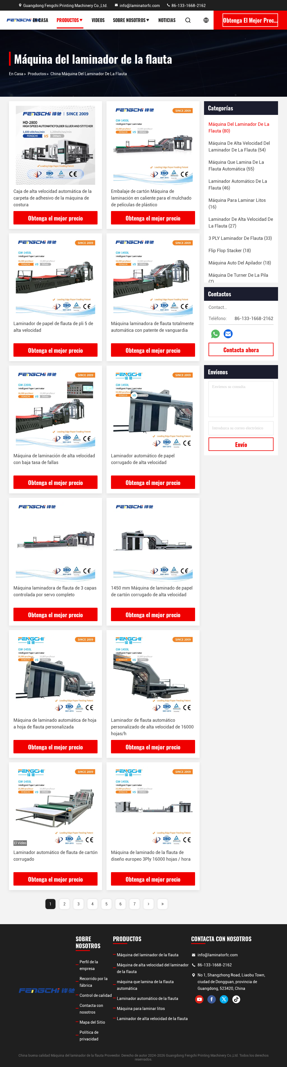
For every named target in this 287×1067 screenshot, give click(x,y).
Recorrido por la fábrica (94, 982)
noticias (166, 20)
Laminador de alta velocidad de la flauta (152, 1018)
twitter (224, 999)
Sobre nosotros (129, 20)
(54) (239, 147)
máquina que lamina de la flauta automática (145, 985)
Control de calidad (96, 995)
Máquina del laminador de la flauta (148, 955)
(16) (237, 204)
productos (37, 74)
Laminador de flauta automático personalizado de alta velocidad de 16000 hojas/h (152, 727)
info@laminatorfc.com (140, 5)
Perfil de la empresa (89, 965)
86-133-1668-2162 (188, 5)
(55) (236, 166)
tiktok (236, 999)
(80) (239, 128)
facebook (211, 999)
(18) (230, 250)
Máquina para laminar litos (141, 1008)
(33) (240, 238)
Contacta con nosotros (91, 1008)
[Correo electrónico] (228, 333)
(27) (241, 223)
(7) (238, 279)
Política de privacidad (89, 1035)
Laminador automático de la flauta (147, 998)
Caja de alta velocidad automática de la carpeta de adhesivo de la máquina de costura (52, 198)
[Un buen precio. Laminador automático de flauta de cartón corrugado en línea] (55, 806)
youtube (199, 999)
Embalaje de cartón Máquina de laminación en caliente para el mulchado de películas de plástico (151, 198)
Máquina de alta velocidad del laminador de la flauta (153, 968)
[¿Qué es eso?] (215, 334)
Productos (68, 20)
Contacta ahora (241, 350)
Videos (98, 20)
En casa (40, 20)
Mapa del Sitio (92, 1022)
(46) (238, 185)
